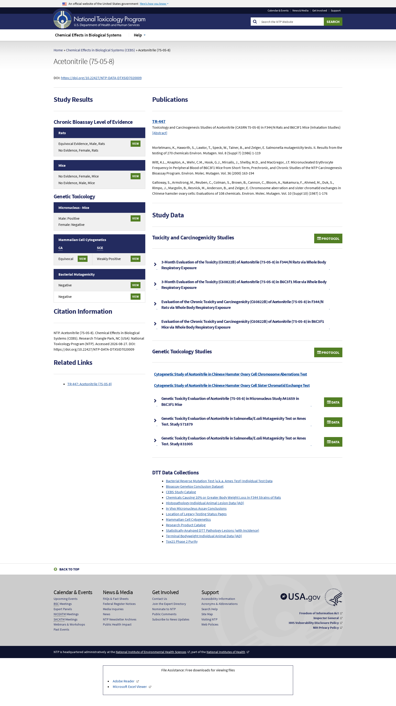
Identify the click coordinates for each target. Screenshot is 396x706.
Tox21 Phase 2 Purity (182, 541)
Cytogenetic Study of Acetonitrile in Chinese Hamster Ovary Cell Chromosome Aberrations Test (230, 374)
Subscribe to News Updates (170, 619)
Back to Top (69, 569)
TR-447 (158, 121)
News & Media (300, 10)
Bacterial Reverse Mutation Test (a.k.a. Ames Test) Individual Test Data (219, 481)
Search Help (209, 609)
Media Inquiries (113, 609)
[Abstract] (159, 132)
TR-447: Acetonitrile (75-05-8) (89, 384)
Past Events (61, 629)
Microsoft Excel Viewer (130, 686)
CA (60, 247)
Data (335, 402)
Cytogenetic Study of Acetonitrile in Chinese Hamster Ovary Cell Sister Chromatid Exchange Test (232, 385)
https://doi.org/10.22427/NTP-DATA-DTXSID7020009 (101, 77)
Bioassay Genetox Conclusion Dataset (194, 486)
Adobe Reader (124, 681)
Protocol (330, 238)
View (135, 143)
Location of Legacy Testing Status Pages (196, 514)
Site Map (207, 614)
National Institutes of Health (225, 652)
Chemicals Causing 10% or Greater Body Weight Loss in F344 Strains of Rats (223, 497)
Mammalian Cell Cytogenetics (188, 519)
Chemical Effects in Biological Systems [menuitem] (88, 35)
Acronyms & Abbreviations (219, 604)
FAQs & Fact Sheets (116, 599)
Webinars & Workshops (69, 624)
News (106, 614)
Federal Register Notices (119, 604)
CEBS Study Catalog (181, 492)
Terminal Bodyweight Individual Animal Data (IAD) (204, 536)
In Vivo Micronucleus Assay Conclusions (196, 508)
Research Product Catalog (186, 525)
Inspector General (326, 618)
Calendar (278, 10)
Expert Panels (63, 609)
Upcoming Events (65, 599)
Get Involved (319, 10)
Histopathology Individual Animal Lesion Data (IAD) (205, 503)
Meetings (63, 604)
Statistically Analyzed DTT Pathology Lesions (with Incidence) (212, 530)
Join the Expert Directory (169, 604)
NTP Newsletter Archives (119, 619)
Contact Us (159, 599)
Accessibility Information (218, 599)
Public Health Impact (117, 624)
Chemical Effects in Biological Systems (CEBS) (100, 50)
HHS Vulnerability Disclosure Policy (314, 623)
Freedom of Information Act (319, 613)
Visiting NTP (209, 619)
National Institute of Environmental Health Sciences (151, 652)
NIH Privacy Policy (326, 628)
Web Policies (209, 624)
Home (58, 50)
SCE (100, 247)
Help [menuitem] (138, 35)
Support (336, 10)
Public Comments (164, 614)
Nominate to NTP (164, 609)
